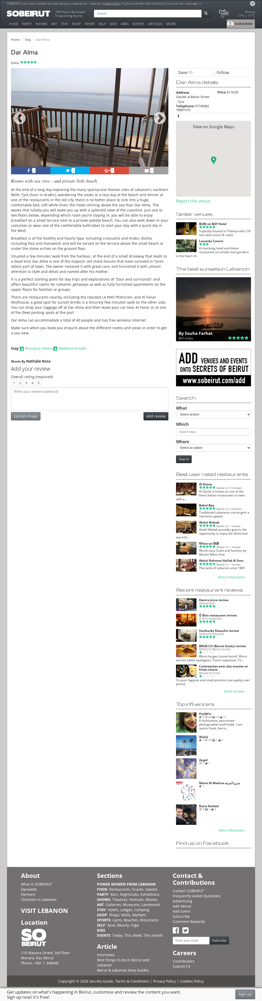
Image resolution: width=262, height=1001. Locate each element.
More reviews (234, 691)
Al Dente (205, 484)
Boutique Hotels (38, 348)
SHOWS (41, 24)
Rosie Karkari (209, 806)
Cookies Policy (192, 981)
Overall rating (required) (32, 376)
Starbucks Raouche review (219, 631)
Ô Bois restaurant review (218, 615)
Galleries (113, 904)
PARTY (27, 24)
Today (117, 935)
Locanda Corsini (211, 241)
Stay (28, 39)
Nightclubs (129, 894)
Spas (111, 925)
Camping (141, 909)
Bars (114, 894)
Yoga (135, 925)
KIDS (113, 24)
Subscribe (181, 916)
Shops (114, 914)
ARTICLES (155, 24)
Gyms (117, 920)
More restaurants (231, 577)
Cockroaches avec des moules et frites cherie (223, 668)
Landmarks (150, 904)
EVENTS (138, 24)
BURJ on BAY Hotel (213, 224)
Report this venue (193, 201)
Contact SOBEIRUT (188, 890)
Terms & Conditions (132, 981)
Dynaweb (29, 889)
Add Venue (182, 906)
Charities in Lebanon (39, 899)
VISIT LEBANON (44, 910)
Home (15, 39)
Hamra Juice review (213, 600)
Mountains (149, 920)
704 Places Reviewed (70, 12)
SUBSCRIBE (243, 24)
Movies (152, 899)
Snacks (138, 889)
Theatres (119, 899)
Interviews (106, 954)
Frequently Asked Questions (197, 895)
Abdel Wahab (209, 522)
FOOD (13, 24)
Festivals (136, 899)
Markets (139, 914)
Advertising (182, 901)
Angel (203, 760)
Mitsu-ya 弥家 (209, 543)
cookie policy (112, 3)
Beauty (123, 925)
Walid (203, 737)
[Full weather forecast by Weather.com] (236, 14)
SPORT (90, 24)
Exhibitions (149, 894)
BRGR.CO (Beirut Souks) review (222, 646)
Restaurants (119, 889)
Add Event (181, 911)
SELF (102, 24)
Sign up (245, 994)
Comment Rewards (189, 921)
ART (54, 24)
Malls (125, 914)
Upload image (26, 416)
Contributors (183, 961)
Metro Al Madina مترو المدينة (219, 783)
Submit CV (181, 966)
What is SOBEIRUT (36, 884)
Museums (131, 904)
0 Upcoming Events (69, 16)
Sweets (151, 889)
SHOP (76, 24)
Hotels (113, 909)
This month (153, 935)
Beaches (131, 920)
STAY (64, 24)
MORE (171, 24)
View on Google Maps (213, 127)
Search (184, 459)
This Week (133, 935)
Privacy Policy (164, 981)
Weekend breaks (72, 348)
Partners (28, 894)
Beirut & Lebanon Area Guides (123, 970)
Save (185, 72)
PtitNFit (205, 714)
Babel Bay (206, 505)
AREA (125, 24)
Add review (156, 416)
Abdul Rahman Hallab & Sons (221, 560)
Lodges (126, 909)
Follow (223, 72)
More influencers (232, 830)
